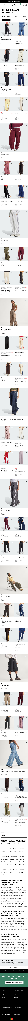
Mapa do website (17, 994)
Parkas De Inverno (3, 846)
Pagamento (16, 997)
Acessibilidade (17, 1014)
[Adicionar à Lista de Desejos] (12, 25)
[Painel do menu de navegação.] (2, 4)
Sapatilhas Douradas (12, 854)
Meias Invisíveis (13, 856)
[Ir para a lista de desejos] (5, 4)
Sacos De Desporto (3, 862)
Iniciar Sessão (7, 970)
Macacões (3, 848)
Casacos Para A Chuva (13, 859)
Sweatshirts (3, 869)
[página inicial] (14, 5)
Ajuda (3, 1000)
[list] (14, 16)
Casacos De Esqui (12, 867)
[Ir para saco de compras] (25, 4)
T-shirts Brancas (14, 846)
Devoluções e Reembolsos (19, 990)
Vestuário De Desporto (13, 864)
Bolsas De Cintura (3, 851)
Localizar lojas (17, 1000)
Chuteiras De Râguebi (22, 846)
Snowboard (3, 867)
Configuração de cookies (7, 1007)
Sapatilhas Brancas (12, 862)
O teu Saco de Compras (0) (18, 970)
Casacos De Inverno (21, 851)
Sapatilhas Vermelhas (12, 872)
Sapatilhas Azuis (14, 851)
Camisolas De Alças (4, 859)
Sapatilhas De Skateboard (22, 849)
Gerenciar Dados (17, 1007)
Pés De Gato (21, 859)
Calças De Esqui (13, 869)
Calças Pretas (13, 848)
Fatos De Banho (4, 864)
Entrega (3, 990)
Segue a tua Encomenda (7, 994)
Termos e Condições (6, 1014)
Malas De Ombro (14, 875)
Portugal (16, 1019)
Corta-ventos (4, 872)
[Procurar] (22, 4)
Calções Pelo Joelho (4, 875)
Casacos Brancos (23, 867)
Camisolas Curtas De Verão (4, 854)
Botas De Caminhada (21, 854)
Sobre (3, 997)
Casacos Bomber (5, 856)
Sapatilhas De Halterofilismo (22, 864)
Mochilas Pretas (22, 856)
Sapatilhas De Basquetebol (22, 870)
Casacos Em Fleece (22, 862)
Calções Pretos (22, 872)
